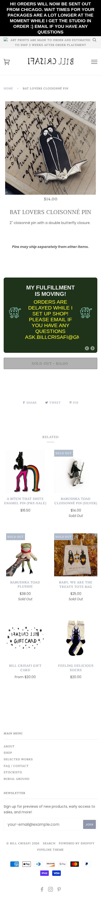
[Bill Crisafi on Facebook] (42, 890)
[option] (50, 148)
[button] (87, 348)
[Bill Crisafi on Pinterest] (59, 890)
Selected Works (18, 759)
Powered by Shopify (77, 843)
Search (49, 843)
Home (8, 88)
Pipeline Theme (50, 849)
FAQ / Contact (16, 766)
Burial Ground (16, 779)
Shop (8, 752)
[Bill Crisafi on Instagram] (50, 890)
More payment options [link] (50, 389)
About (9, 746)
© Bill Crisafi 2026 (22, 843)
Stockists (13, 772)
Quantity (50, 257)
